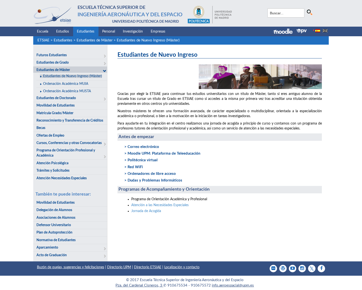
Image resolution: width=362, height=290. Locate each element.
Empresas (158, 31)
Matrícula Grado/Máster (54, 113)
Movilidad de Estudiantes (55, 105)
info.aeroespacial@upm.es (233, 285)
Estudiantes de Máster (95, 40)
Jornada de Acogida (146, 211)
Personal (108, 31)
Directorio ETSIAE (147, 267)
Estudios (62, 31)
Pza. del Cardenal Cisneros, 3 (139, 285)
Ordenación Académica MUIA (65, 84)
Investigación (133, 31)
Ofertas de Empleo (50, 135)
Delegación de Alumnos (54, 210)
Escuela (42, 31)
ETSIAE (43, 40)
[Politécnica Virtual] (301, 31)
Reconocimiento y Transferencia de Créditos (69, 120)
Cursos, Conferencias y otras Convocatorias (69, 143)
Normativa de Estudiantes (56, 240)
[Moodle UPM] (284, 32)
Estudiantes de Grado (52, 62)
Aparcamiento (47, 247)
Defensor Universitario (53, 225)
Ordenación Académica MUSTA (67, 91)
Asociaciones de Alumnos (55, 217)
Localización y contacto (181, 267)
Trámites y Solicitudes (52, 170)
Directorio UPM (119, 267)
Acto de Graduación (51, 255)
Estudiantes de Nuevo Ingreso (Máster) (148, 40)
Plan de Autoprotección (54, 232)
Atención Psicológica (52, 163)
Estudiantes (85, 31)
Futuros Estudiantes (51, 55)
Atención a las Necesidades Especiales (160, 205)
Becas (40, 128)
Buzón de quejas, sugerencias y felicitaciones (70, 267)
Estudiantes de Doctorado (56, 98)
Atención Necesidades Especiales (61, 178)
